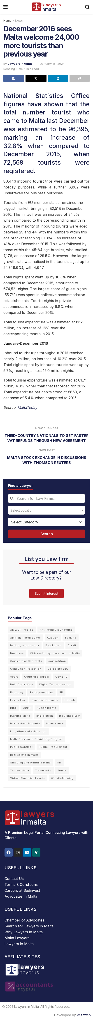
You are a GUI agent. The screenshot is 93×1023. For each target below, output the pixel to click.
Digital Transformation (55, 684)
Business (17, 653)
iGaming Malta (20, 715)
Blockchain (53, 645)
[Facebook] (9, 852)
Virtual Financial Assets (27, 778)
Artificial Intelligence (25, 637)
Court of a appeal (36, 676)
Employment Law (41, 692)
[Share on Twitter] (36, 78)
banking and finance (24, 645)
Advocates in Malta (21, 896)
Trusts (62, 770)
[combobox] (46, 498)
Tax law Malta (19, 770)
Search (46, 534)
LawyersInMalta (20, 63)
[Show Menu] (5, 7)
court (14, 676)
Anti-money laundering (56, 629)
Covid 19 (61, 676)
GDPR (27, 707)
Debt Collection (21, 684)
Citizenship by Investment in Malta (55, 653)
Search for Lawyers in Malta (29, 926)
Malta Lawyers (17, 938)
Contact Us (14, 878)
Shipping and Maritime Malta (30, 762)
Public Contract (21, 746)
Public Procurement (53, 746)
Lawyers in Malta (19, 943)
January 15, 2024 (52, 63)
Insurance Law (69, 715)
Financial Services (45, 700)
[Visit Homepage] (46, 6)
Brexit (72, 645)
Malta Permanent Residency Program (36, 739)
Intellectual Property (25, 723)
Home (7, 20)
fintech (70, 700)
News (19, 20)
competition (57, 661)
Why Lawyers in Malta (24, 932)
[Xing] (36, 852)
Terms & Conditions (21, 884)
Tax (59, 762)
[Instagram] (18, 852)
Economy (16, 692)
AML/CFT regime (22, 629)
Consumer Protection (25, 668)
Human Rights (46, 707)
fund (13, 707)
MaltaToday (27, 407)
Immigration (44, 715)
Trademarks (43, 770)
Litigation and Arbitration (28, 731)
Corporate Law (57, 668)
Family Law (18, 700)
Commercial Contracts (26, 661)
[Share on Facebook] (13, 78)
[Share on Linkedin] (58, 78)
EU (61, 692)
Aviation (53, 637)
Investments (55, 723)
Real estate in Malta (24, 754)
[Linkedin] (27, 852)
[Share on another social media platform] (80, 78)
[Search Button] (87, 7)
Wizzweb (84, 1015)
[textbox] (46, 510)
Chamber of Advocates (24, 920)
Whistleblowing (62, 778)
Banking (70, 637)
